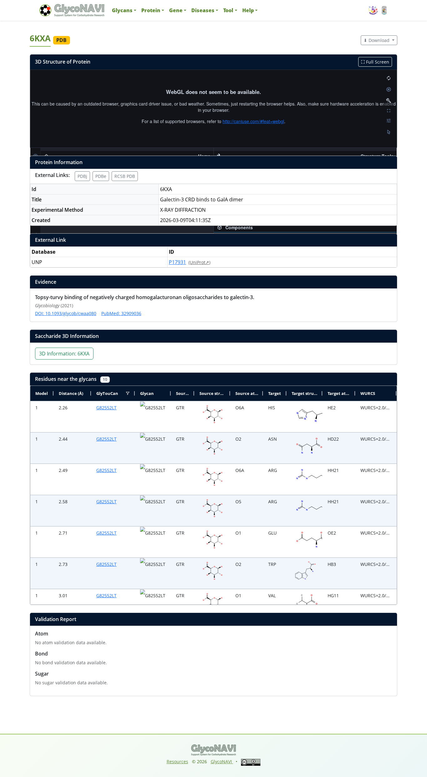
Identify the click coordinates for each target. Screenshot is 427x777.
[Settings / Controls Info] (389, 121)
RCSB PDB (124, 176)
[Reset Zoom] (389, 78)
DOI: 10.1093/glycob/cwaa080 (65, 313)
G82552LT (106, 408)
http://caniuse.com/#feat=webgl (253, 121)
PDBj (82, 176)
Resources (177, 761)
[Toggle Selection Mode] (389, 132)
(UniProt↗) (199, 262)
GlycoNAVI (222, 761)
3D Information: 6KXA (64, 353)
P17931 (177, 262)
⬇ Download (377, 40)
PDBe (100, 176)
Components (239, 227)
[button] (124, 10)
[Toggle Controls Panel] (389, 101)
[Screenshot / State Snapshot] (389, 89)
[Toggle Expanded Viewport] (389, 111)
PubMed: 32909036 (121, 313)
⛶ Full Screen (375, 62)
